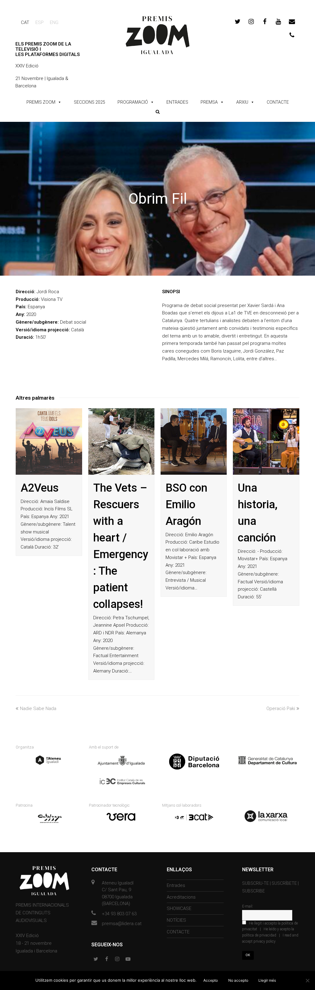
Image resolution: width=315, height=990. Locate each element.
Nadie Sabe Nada (38, 708)
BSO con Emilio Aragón (186, 504)
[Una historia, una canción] (266, 441)
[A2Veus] (49, 441)
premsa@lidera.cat (122, 923)
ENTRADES (177, 102)
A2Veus (40, 487)
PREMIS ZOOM (40, 102)
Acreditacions (181, 897)
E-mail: (247, 906)
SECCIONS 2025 (89, 102)
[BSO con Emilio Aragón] (194, 441)
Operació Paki (280, 708)
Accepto (210, 980)
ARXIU (242, 102)
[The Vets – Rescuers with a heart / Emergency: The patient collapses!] (121, 441)
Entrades (176, 885)
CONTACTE (278, 102)
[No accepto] (307, 980)
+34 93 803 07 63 (119, 913)
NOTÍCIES (176, 920)
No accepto (238, 980)
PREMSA (209, 102)
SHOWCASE (179, 908)
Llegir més (267, 980)
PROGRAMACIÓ (133, 102)
